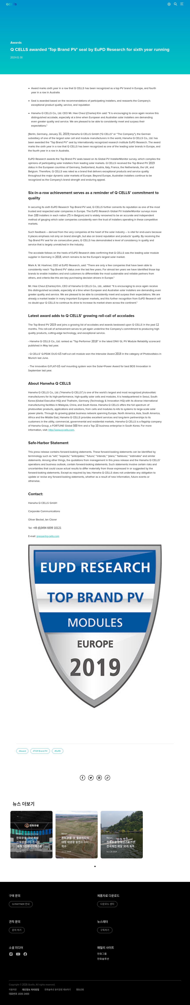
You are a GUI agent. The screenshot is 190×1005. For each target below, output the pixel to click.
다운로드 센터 (107, 904)
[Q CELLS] (12, 4)
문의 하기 (17, 930)
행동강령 (80, 989)
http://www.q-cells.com (61, 429)
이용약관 (13, 989)
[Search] (175, 4)
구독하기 (104, 930)
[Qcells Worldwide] (169, 4)
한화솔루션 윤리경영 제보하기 (58, 989)
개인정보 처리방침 (30, 989)
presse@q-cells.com (48, 536)
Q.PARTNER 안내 (21, 904)
